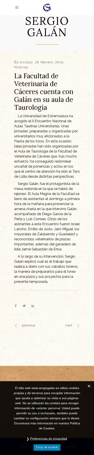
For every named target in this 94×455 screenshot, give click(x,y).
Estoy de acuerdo (47, 447)
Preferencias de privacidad (48, 438)
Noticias (21, 67)
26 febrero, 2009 (49, 62)
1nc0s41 (26, 62)
